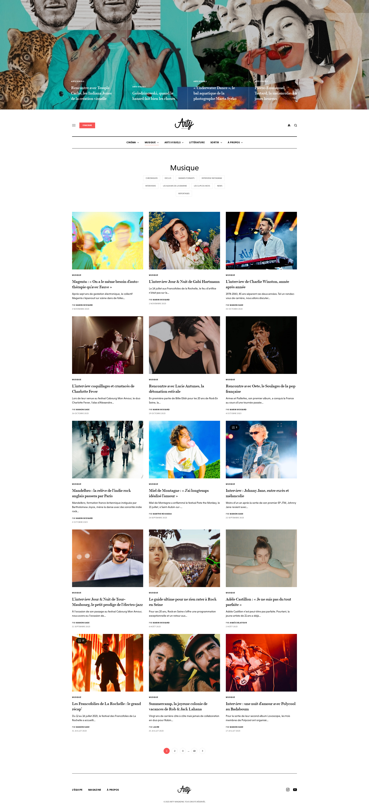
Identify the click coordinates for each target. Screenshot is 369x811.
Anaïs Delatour (238, 623)
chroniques (152, 178)
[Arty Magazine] (185, 124)
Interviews (150, 186)
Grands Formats (186, 178)
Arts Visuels (77, 81)
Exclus (168, 178)
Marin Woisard (84, 305)
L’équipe (77, 789)
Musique (76, 275)
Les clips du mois (202, 186)
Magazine (94, 789)
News (219, 186)
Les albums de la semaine (175, 186)
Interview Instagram (212, 178)
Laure (156, 727)
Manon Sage (236, 305)
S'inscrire (87, 125)
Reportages (183, 193)
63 (194, 751)
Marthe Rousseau (162, 514)
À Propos (113, 789)
